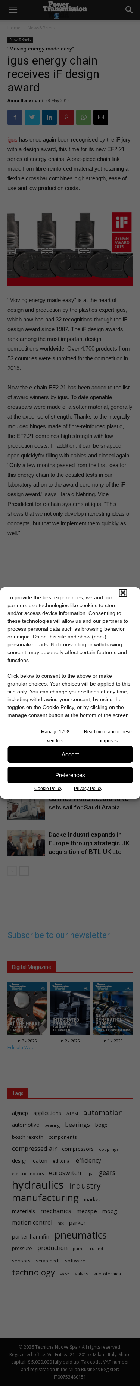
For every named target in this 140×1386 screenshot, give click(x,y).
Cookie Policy (48, 788)
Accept (70, 754)
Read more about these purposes (108, 736)
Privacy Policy (88, 788)
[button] (123, 593)
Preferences (70, 775)
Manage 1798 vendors (55, 736)
